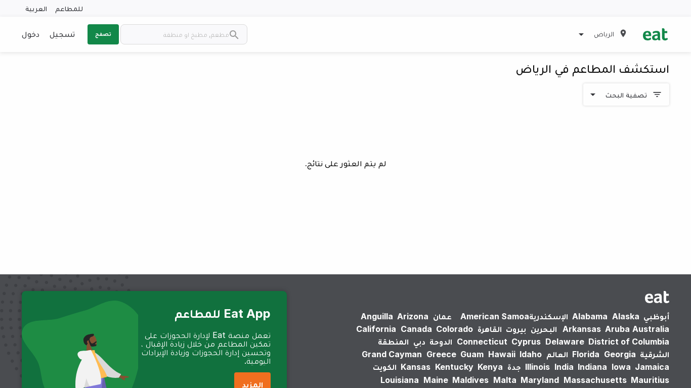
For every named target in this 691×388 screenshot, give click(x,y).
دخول (30, 34)
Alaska (625, 316)
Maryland (540, 380)
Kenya (490, 367)
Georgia (620, 354)
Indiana (592, 367)
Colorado (454, 329)
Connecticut (482, 341)
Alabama (590, 316)
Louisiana (399, 380)
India (564, 367)
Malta (504, 380)
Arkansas (582, 329)
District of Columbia (628, 341)
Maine (435, 380)
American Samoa (494, 316)
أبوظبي (656, 316)
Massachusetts (595, 380)
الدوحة (440, 341)
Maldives (470, 380)
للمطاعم (69, 8)
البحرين (544, 329)
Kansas (415, 367)
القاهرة (490, 329)
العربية (36, 8)
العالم (557, 354)
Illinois (537, 367)
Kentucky (454, 367)
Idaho (531, 354)
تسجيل (62, 34)
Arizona (412, 316)
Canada (416, 329)
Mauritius (650, 380)
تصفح (103, 33)
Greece (441, 354)
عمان (442, 316)
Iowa (621, 367)
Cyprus (526, 341)
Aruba (617, 329)
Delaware (564, 341)
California (376, 329)
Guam (472, 354)
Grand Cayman (392, 354)
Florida (585, 354)
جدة (514, 367)
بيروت (516, 329)
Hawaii (501, 354)
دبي (419, 341)
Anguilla (377, 316)
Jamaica (652, 367)
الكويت (385, 367)
